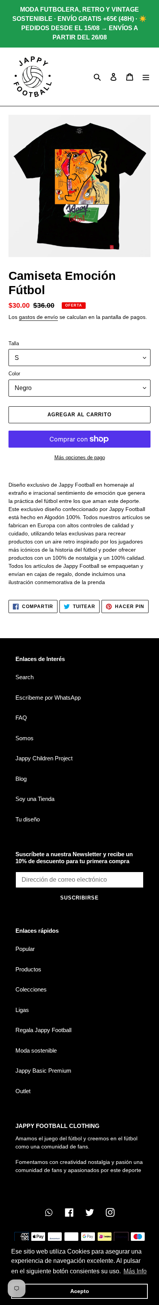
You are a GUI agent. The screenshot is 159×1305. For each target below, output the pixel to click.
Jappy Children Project (44, 758)
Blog (21, 778)
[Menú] (146, 76)
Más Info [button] (135, 1271)
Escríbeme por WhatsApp (48, 697)
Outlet (22, 1091)
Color (14, 374)
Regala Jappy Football (43, 1030)
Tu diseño (27, 819)
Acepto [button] (79, 1291)
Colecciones (31, 989)
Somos (24, 738)
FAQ (21, 717)
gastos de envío (38, 317)
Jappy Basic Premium (43, 1070)
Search (24, 677)
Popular (25, 949)
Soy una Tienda (34, 799)
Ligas (22, 1010)
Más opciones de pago (79, 457)
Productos (28, 969)
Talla (13, 343)
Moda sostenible (36, 1050)
